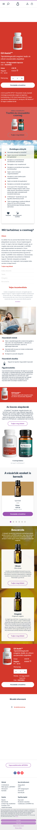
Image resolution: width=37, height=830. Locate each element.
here (16, 816)
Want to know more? (18, 825)
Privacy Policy (18, 828)
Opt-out (18, 823)
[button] (10, 522)
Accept (18, 820)
